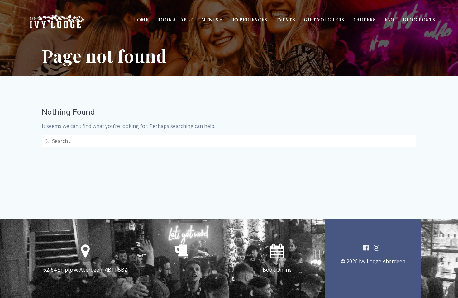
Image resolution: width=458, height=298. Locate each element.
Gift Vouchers (324, 20)
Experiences (250, 20)
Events (285, 20)
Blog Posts (419, 20)
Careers (364, 20)
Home (141, 20)
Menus (210, 20)
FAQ (389, 20)
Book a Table (175, 20)
